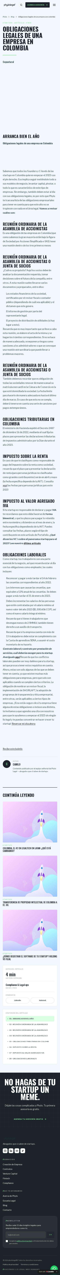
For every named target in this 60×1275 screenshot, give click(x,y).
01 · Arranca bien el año (21, 1019)
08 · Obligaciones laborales (23, 1058)
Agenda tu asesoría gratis (28, 1119)
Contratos (7, 1169)
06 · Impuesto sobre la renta (23, 1047)
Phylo (5, 17)
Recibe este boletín (12, 748)
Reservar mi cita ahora (23, 723)
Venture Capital (10, 1173)
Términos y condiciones (30, 1264)
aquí (5, 485)
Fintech (6, 1178)
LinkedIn (17, 1000)
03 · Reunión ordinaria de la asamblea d (28, 1030)
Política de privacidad (10, 1264)
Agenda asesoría (35, 5)
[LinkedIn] (11, 1150)
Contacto (7, 1210)
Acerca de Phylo (10, 1196)
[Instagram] (5, 1150)
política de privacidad (24, 1241)
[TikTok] (22, 1150)
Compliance (8, 1183)
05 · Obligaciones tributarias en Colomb (29, 1041)
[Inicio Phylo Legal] (9, 5)
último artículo (32, 543)
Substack (42, 1000)
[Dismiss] (56, 1271)
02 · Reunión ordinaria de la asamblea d (28, 1024)
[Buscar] (21, 4)
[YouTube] (17, 1150)
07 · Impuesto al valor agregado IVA (26, 1053)
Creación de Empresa (12, 1164)
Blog (12, 17)
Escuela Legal (9, 1200)
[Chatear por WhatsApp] (54, 1269)
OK (50, 1235)
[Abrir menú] (54, 5)
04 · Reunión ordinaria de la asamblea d (28, 1036)
